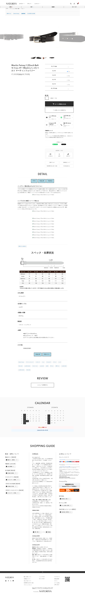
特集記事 (42, 181)
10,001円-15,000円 (31, 13)
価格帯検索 (23, 13)
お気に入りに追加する (60, 110)
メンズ (59, 362)
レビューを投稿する (42, 385)
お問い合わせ (56, 584)
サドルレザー (49, 362)
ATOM (43, 578)
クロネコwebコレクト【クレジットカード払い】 (69, 469)
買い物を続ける (67, 166)
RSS (40, 578)
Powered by (36, 591)
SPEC (34, 181)
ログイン (56, 580)
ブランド (29, 3)
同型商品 (50, 181)
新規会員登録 (56, 578)
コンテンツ (36, 3)
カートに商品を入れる (60, 104)
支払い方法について (27, 580)
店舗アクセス (52, 162)
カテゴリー (21, 3)
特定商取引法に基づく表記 (52, 166)
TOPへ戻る (42, 572)
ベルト (22, 8)
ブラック (54, 362)
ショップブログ (42, 576)
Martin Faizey (16, 13)
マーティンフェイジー (30, 362)
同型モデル (46, 354)
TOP (7, 8)
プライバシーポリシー (28, 584)
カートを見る (57, 582)
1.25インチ (38, 362)
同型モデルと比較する (22, 246)
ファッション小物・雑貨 (14, 8)
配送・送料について (27, 576)
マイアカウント (57, 576)
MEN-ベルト (9, 13)
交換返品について (66, 162)
